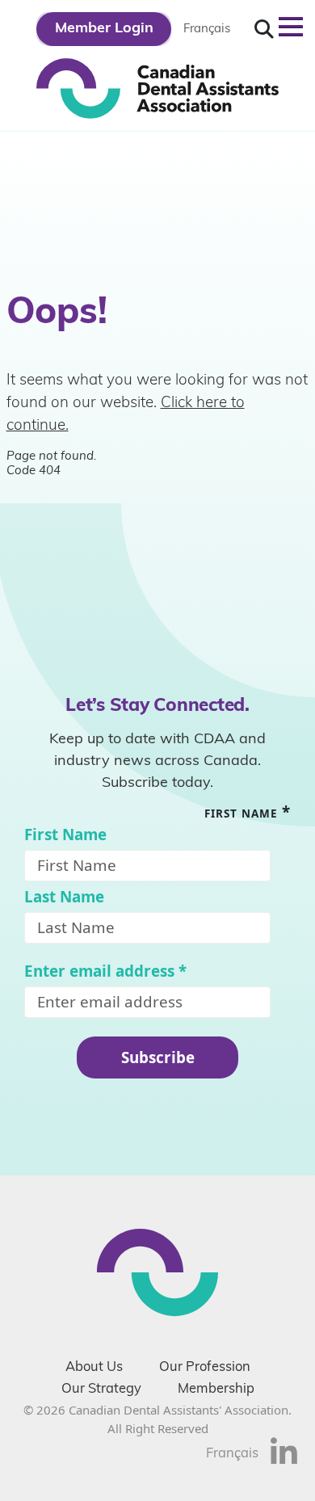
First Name (65, 835)
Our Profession (204, 1367)
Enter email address (105, 971)
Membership (216, 1389)
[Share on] (284, 1460)
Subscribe (158, 1057)
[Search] (264, 29)
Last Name (64, 897)
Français (206, 29)
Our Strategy (101, 1389)
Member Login (104, 29)
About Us (94, 1367)
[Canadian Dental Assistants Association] (157, 87)
